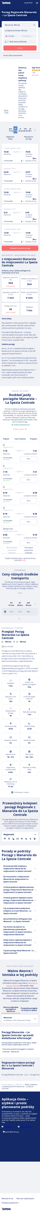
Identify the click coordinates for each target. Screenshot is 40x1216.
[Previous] (4, 604)
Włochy (19, 1084)
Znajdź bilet (10, 286)
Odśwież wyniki (18, 429)
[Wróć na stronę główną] (6, 3)
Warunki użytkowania (25, 1198)
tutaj (23, 560)
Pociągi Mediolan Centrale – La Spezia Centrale (20, 1074)
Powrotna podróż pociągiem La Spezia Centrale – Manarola (18, 1050)
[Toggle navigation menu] (37, 3)
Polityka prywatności (10, 1203)
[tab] (10, 137)
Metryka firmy (7, 1198)
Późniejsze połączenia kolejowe (28, 550)
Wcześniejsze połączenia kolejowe (12, 550)
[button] (12, 36)
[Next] (34, 129)
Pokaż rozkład (10, 312)
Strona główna (8, 1084)
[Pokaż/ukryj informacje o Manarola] (35, 1019)
